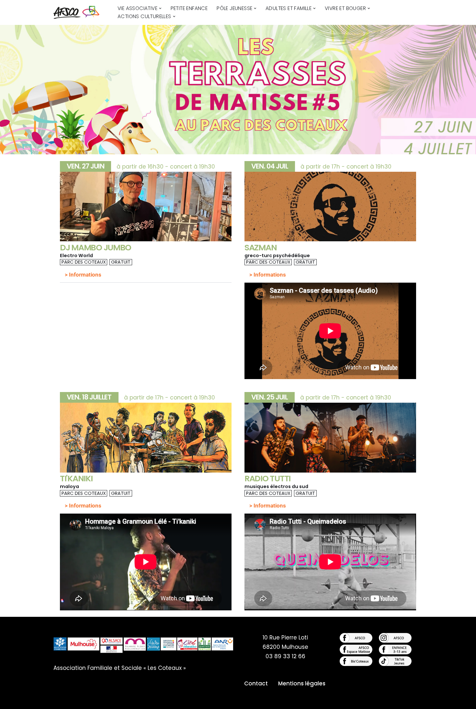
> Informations (83, 274)
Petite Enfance (189, 8)
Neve (60, 700)
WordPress (123, 700)
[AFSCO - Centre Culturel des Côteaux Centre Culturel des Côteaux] (80, 12)
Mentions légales (301, 683)
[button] (160, 8)
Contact (256, 683)
